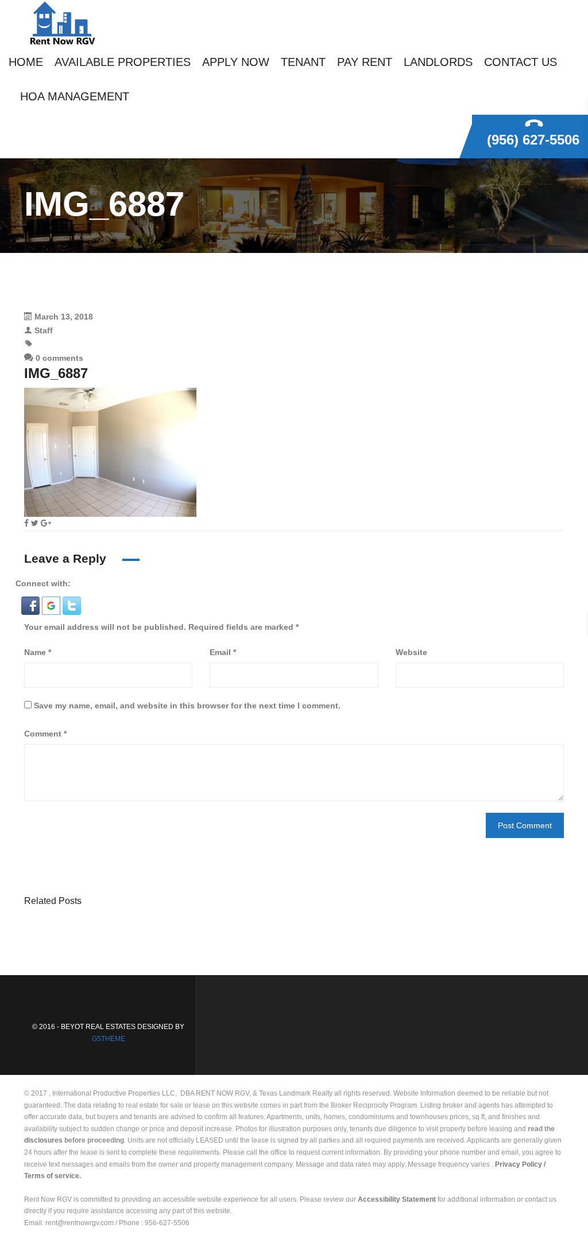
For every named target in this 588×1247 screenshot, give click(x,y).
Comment (45, 733)
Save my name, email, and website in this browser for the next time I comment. (187, 705)
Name (37, 652)
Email (223, 652)
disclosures (43, 1140)
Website (411, 652)
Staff (43, 330)
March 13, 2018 (63, 316)
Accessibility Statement (397, 1199)
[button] (31, 605)
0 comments (58, 358)
